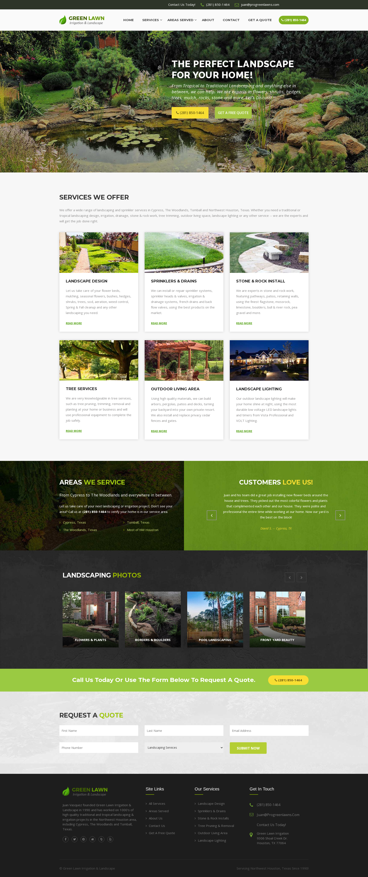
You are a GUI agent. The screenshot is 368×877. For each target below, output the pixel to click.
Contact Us (157, 825)
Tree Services (81, 388)
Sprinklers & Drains (174, 281)
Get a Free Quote (162, 833)
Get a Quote (260, 20)
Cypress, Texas (74, 522)
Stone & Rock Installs (213, 818)
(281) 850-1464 (295, 20)
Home (128, 20)
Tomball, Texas (138, 522)
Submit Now (248, 748)
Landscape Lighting (259, 389)
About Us (155, 818)
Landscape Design (86, 281)
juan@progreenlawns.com (278, 814)
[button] (8, 101)
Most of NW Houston (142, 530)
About (208, 20)
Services (150, 20)
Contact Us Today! (271, 824)
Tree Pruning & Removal (216, 825)
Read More (74, 323)
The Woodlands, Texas (80, 530)
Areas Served (180, 20)
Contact (231, 20)
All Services (157, 803)
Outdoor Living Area (175, 389)
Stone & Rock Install (260, 281)
